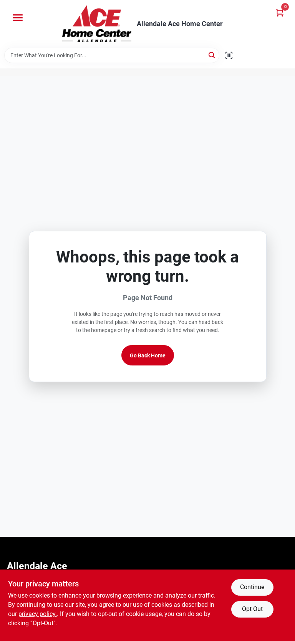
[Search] (212, 54)
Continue (252, 587)
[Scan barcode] (228, 55)
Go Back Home (148, 355)
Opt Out (252, 609)
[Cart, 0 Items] (279, 12)
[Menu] (18, 18)
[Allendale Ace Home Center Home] (96, 23)
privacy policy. (37, 614)
